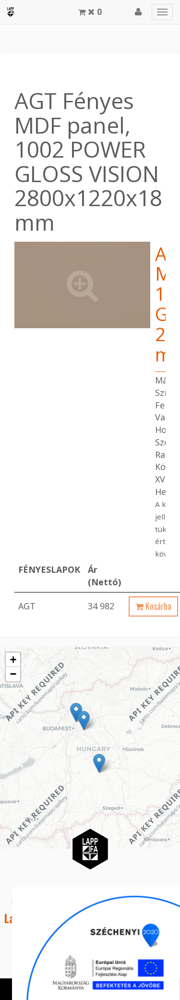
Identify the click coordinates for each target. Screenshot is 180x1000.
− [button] (13, 674)
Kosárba (157, 606)
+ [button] (13, 660)
